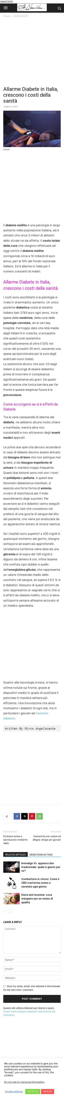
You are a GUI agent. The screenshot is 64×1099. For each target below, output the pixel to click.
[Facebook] (17, 816)
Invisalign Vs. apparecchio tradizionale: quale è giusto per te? (40, 867)
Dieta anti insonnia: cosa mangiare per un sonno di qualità (37, 898)
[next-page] (11, 911)
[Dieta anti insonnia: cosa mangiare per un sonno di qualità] (11, 898)
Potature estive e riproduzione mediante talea (15, 840)
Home (7, 16)
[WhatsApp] (39, 816)
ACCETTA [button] (33, 1091)
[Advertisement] (32, 52)
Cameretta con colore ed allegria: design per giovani (47, 838)
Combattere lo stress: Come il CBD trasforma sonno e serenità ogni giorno (40, 882)
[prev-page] (5, 911)
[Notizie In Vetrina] (32, 7)
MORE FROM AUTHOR (41, 854)
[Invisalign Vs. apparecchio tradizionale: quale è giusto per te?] (11, 867)
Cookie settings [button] (14, 1091)
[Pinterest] (32, 816)
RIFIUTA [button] (47, 1091)
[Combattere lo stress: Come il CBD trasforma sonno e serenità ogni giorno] (11, 883)
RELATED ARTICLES (15, 854)
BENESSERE (21, 16)
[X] (24, 816)
